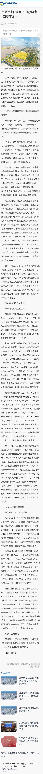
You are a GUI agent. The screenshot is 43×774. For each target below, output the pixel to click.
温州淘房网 (35, 664)
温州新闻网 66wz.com (20, 658)
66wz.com (6, 766)
